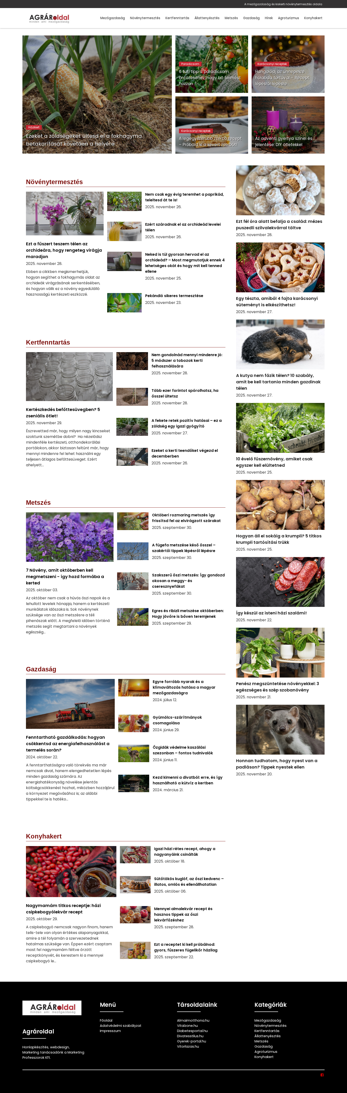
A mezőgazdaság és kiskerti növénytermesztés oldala (283, 4)
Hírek (269, 18)
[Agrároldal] (48, 18)
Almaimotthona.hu (193, 1020)
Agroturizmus (288, 18)
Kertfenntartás (177, 18)
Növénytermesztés (145, 18)
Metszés (231, 18)
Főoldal (106, 1020)
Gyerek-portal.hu (191, 1041)
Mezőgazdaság (112, 18)
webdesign (59, 1047)
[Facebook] (322, 1075)
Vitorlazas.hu (188, 1046)
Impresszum (110, 1030)
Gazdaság (251, 18)
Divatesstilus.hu (190, 1036)
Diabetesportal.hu (192, 1030)
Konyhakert (313, 18)
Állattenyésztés (207, 18)
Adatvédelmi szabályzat (120, 1025)
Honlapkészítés (35, 1047)
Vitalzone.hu (187, 1025)
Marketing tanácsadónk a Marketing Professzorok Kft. (53, 1055)
